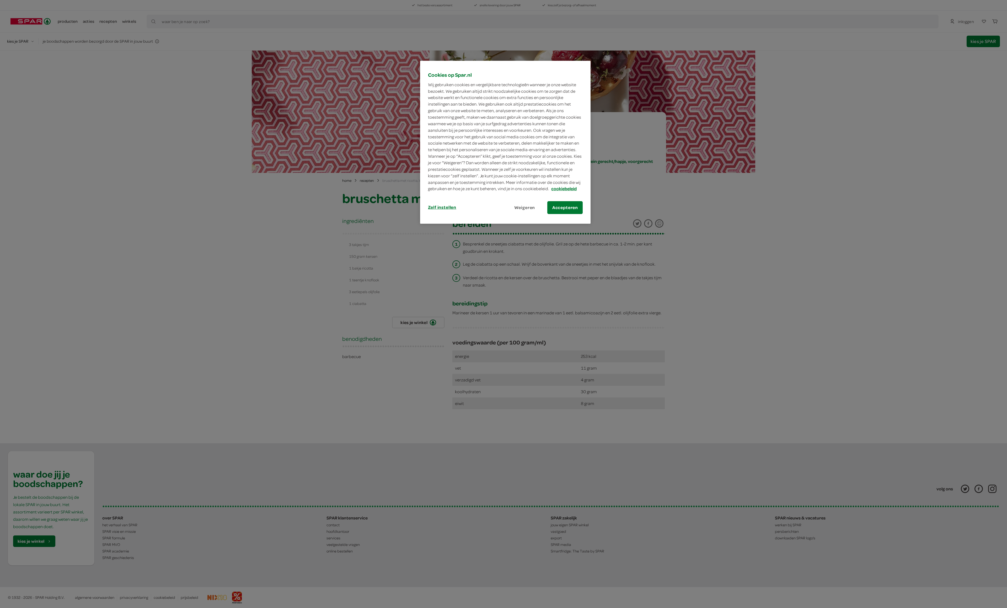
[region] (505, 142)
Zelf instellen (442, 207)
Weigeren (524, 207)
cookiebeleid (564, 188)
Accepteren (565, 207)
